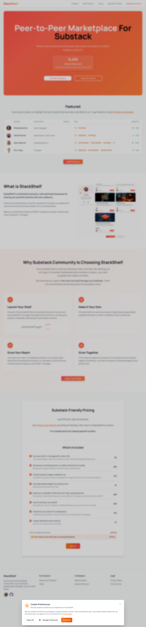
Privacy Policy (67, 614)
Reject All (30, 620)
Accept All (66, 620)
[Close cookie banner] (120, 604)
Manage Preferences (50, 620)
